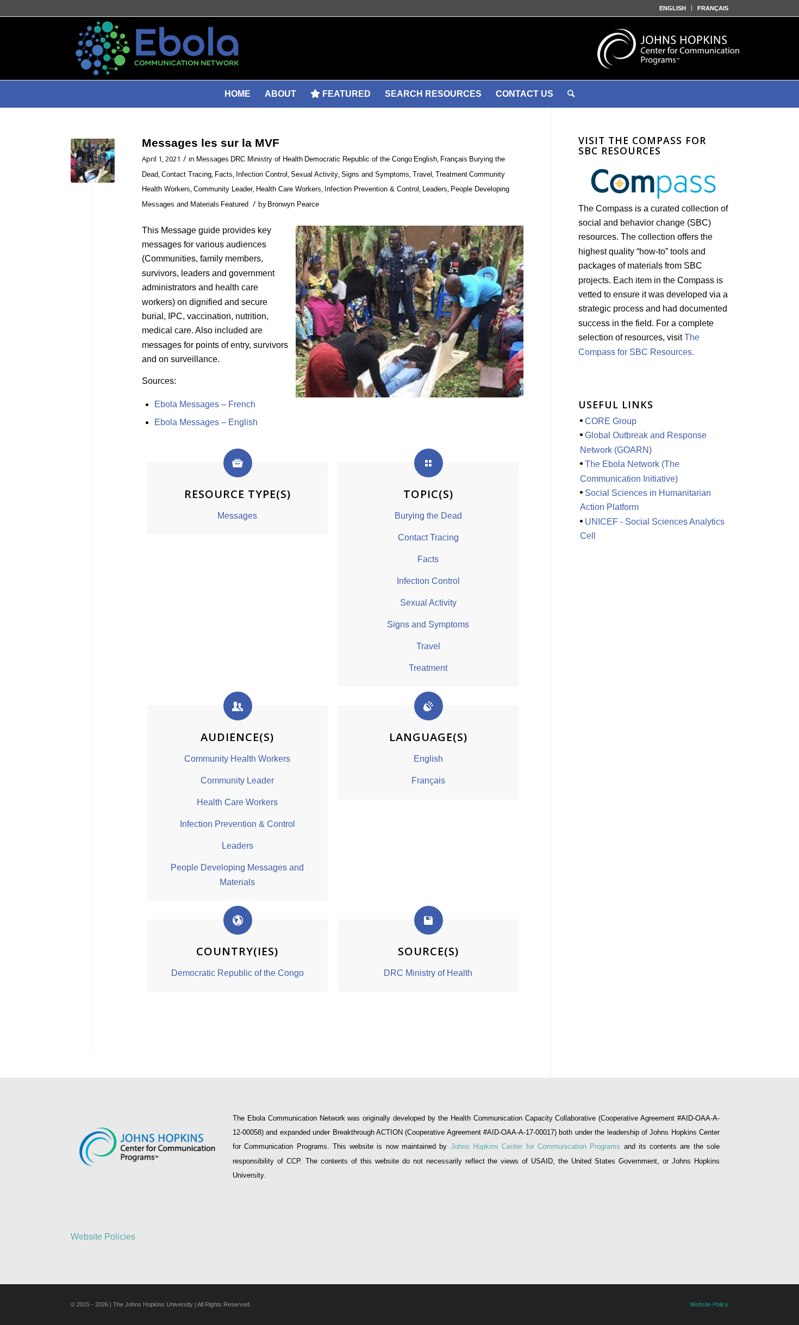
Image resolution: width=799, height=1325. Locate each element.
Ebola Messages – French (204, 404)
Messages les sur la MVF (210, 142)
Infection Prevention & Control (371, 189)
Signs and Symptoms (375, 174)
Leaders (434, 189)
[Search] (571, 94)
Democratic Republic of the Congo (358, 159)
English (425, 159)
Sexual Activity (314, 174)
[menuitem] (673, 8)
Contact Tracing (186, 174)
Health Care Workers (288, 189)
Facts (224, 174)
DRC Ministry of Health (266, 159)
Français (453, 159)
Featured (234, 204)
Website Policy (709, 1304)
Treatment (451, 174)
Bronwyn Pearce (293, 204)
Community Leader (223, 189)
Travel (422, 174)
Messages (212, 159)
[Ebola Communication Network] (399, 48)
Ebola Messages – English (207, 422)
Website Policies (103, 1236)
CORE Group (610, 421)
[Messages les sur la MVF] (93, 161)
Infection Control (262, 174)
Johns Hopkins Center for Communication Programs (537, 1146)
